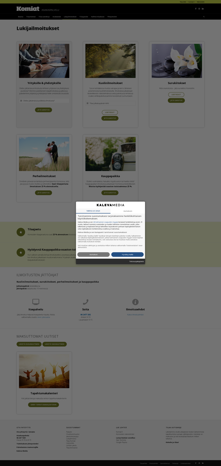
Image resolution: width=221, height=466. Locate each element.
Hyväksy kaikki (127, 254)
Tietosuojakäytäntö (136, 261)
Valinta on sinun (93, 211)
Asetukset (94, 254)
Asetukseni (128, 211)
